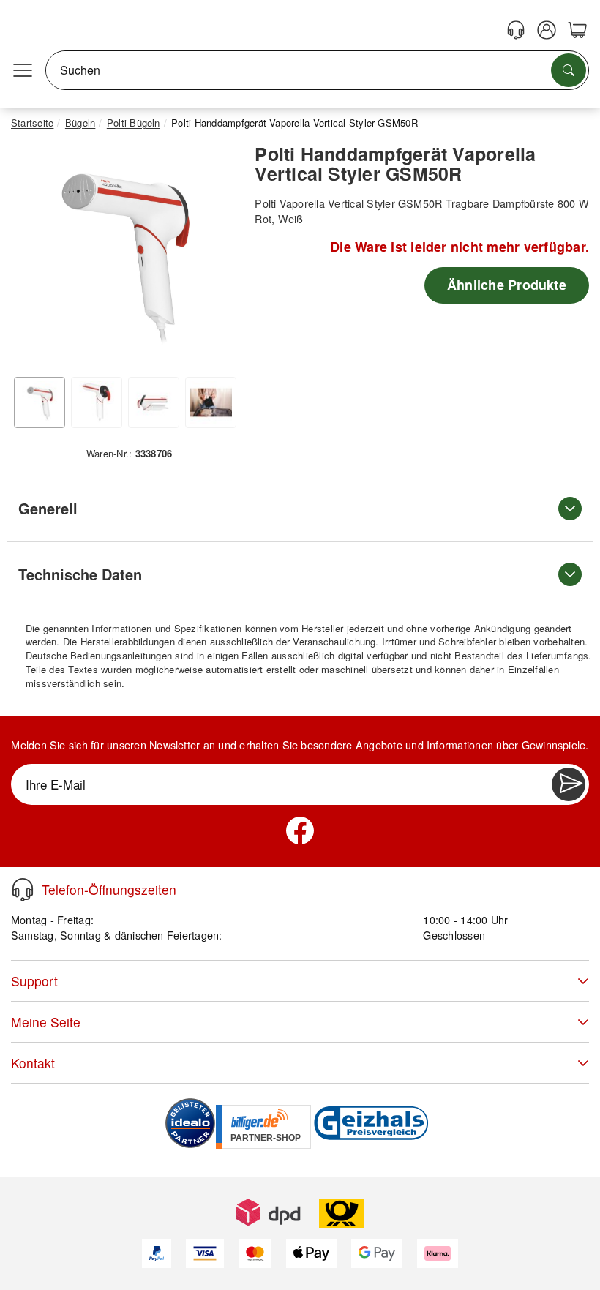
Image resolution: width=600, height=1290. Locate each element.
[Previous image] (33, 256)
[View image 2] (96, 402)
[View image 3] (153, 402)
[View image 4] (210, 402)
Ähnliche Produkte (506, 284)
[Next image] (214, 256)
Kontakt (33, 1063)
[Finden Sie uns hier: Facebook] (300, 830)
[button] (124, 253)
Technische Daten (80, 574)
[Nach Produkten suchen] (568, 70)
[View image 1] (39, 402)
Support (34, 981)
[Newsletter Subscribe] (568, 784)
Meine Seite (45, 1022)
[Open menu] (22, 70)
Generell (48, 508)
